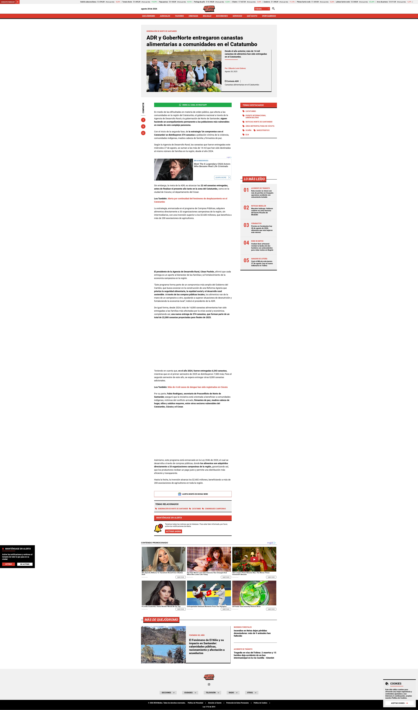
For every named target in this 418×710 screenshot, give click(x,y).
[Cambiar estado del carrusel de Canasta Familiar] (18, 2)
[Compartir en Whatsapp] (143, 133)
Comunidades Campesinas (215, 509)
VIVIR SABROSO (269, 16)
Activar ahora (173, 531)
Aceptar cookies (398, 703)
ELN (247, 135)
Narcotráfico (263, 130)
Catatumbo (196, 509)
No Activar (24, 564)
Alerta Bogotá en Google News (195, 494)
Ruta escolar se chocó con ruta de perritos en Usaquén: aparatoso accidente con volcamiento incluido (262, 194)
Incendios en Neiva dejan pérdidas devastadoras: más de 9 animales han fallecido (252, 633)
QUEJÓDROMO (148, 16)
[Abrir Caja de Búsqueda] (273, 8)
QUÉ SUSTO (252, 16)
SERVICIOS (237, 16)
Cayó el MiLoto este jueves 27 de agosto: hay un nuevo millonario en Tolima (262, 263)
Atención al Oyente (215, 703)
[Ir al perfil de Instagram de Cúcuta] (209, 684)
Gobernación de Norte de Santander (173, 509)
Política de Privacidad (195, 703)
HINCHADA (193, 16)
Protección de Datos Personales (237, 703)
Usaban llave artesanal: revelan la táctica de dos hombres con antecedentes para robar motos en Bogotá (262, 247)
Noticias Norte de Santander (259, 122)
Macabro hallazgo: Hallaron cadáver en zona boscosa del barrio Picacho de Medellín (262, 212)
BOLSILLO (207, 16)
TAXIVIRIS (179, 16)
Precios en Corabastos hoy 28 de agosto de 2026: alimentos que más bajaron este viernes (262, 229)
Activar (8, 564)
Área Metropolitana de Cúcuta (260, 126)
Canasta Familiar (8, 2)
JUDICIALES (165, 16)
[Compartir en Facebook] (143, 120)
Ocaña (248, 130)
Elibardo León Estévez (237, 68)
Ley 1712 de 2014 (209, 707)
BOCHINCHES (222, 16)
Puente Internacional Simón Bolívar (256, 117)
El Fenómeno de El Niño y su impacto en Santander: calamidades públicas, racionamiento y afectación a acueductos (207, 646)
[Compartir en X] (143, 126)
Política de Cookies (399, 698)
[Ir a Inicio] (209, 9)
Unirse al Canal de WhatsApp (194, 105)
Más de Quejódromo (161, 620)
